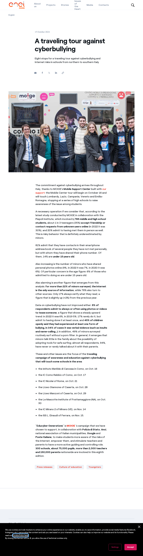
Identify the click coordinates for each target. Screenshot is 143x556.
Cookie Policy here (20, 535)
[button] (35, 73)
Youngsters (95, 467)
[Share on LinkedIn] (56, 73)
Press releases (44, 467)
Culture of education (70, 467)
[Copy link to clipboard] (63, 73)
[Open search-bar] (132, 5)
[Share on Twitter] (49, 73)
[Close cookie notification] (139, 527)
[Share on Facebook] (42, 73)
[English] (17, 5)
